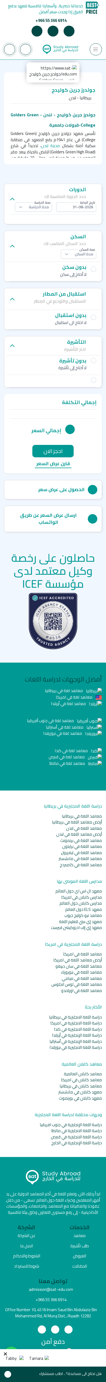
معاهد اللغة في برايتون (82, 846)
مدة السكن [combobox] (84, 253)
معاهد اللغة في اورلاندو (81, 990)
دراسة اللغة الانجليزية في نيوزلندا (75, 1047)
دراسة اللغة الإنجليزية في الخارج (76, 1143)
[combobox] (76, 207)
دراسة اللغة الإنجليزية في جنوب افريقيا (71, 1125)
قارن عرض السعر (53, 464)
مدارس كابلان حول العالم (81, 903)
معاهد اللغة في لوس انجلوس (76, 984)
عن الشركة (27, 1235)
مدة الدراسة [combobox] (39, 206)
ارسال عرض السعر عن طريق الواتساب (48, 519)
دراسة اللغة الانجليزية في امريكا (76, 1023)
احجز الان (53, 451)
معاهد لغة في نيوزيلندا (63, 733)
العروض (79, 1256)
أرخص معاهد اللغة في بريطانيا (77, 822)
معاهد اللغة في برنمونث (81, 840)
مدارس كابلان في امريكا (81, 897)
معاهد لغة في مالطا (67, 763)
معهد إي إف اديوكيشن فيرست (76, 927)
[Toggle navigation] (96, 49)
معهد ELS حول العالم (83, 909)
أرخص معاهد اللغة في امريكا (77, 960)
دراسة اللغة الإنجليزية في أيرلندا (77, 1035)
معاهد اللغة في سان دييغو (78, 966)
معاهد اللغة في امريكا (82, 954)
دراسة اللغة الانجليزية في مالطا (76, 1131)
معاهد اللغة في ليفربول (81, 853)
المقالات (79, 1266)
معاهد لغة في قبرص (67, 757)
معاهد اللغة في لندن (84, 828)
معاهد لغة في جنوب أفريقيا (51, 721)
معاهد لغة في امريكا (74, 697)
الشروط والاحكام (26, 1256)
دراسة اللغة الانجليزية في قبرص (76, 1137)
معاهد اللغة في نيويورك (81, 972)
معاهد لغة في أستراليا (65, 727)
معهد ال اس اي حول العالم (78, 891)
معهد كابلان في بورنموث (80, 1098)
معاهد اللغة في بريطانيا (82, 816)
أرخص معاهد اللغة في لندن (79, 834)
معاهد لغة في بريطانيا (64, 691)
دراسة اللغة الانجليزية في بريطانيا (75, 1017)
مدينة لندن (51, 146)
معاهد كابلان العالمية (83, 1074)
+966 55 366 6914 (51, 20)
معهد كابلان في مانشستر (80, 1092)
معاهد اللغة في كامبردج (81, 865)
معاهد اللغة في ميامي (82, 978)
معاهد (79, 1235)
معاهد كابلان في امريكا (81, 1080)
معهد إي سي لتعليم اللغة (80, 921)
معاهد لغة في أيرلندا (69, 703)
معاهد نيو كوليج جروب (83, 915)
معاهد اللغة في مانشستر (80, 858)
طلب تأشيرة (79, 1246)
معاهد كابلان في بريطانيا (81, 1086)
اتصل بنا (26, 1246)
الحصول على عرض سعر (61, 489)
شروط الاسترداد (26, 1266)
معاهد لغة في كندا (72, 751)
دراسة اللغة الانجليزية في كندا (78, 1029)
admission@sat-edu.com (51, 1289)
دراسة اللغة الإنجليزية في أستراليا (75, 1041)
